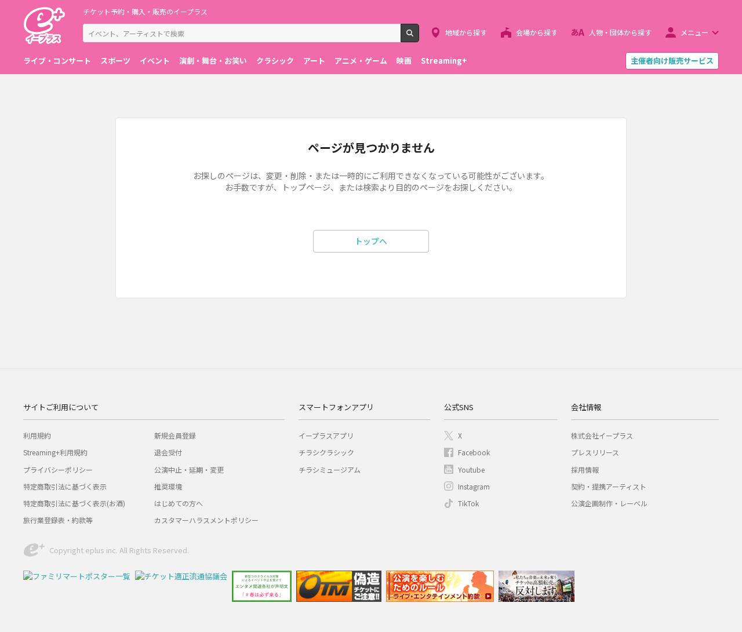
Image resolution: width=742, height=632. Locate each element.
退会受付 (168, 452)
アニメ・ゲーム (360, 60)
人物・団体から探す (620, 32)
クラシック (275, 60)
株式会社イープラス (602, 435)
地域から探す (466, 32)
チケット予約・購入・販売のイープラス (145, 11)
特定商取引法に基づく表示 (65, 486)
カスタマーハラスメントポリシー (206, 520)
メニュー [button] (694, 32)
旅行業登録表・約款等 (58, 520)
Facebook (474, 452)
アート (314, 60)
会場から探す (537, 32)
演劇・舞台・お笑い (213, 60)
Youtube (471, 469)
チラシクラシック (326, 452)
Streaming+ (444, 60)
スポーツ (115, 60)
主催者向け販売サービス (672, 60)
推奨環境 (168, 486)
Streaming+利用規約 (55, 452)
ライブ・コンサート (57, 60)
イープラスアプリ (326, 435)
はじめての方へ (178, 503)
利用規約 (37, 435)
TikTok (468, 503)
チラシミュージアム (330, 469)
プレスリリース (595, 452)
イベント (155, 60)
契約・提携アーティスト (608, 486)
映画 (404, 60)
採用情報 (585, 469)
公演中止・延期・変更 (189, 469)
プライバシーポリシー (58, 469)
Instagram (474, 486)
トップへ (371, 241)
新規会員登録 (175, 435)
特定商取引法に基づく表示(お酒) (74, 503)
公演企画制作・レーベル (609, 503)
